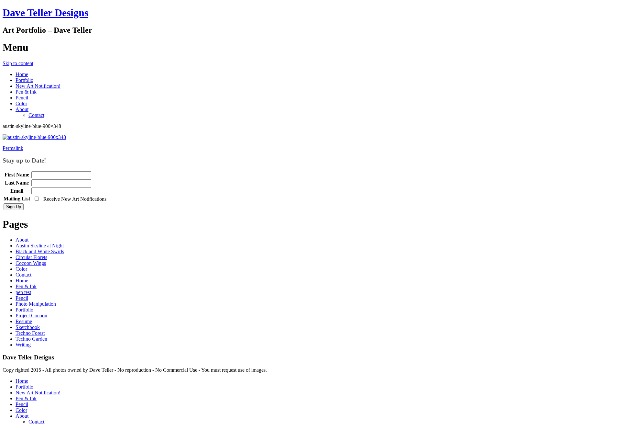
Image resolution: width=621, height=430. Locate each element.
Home (22, 74)
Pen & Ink (26, 92)
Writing (23, 344)
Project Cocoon (31, 315)
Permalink (13, 148)
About (22, 109)
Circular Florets (31, 257)
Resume (24, 321)
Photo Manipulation (36, 304)
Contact (36, 115)
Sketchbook (28, 327)
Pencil (22, 97)
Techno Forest (30, 333)
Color (21, 103)
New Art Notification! (38, 86)
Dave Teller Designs (45, 12)
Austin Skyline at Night (40, 245)
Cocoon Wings (31, 263)
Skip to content (18, 63)
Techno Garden (31, 339)
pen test (23, 292)
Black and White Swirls (40, 251)
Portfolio (24, 80)
